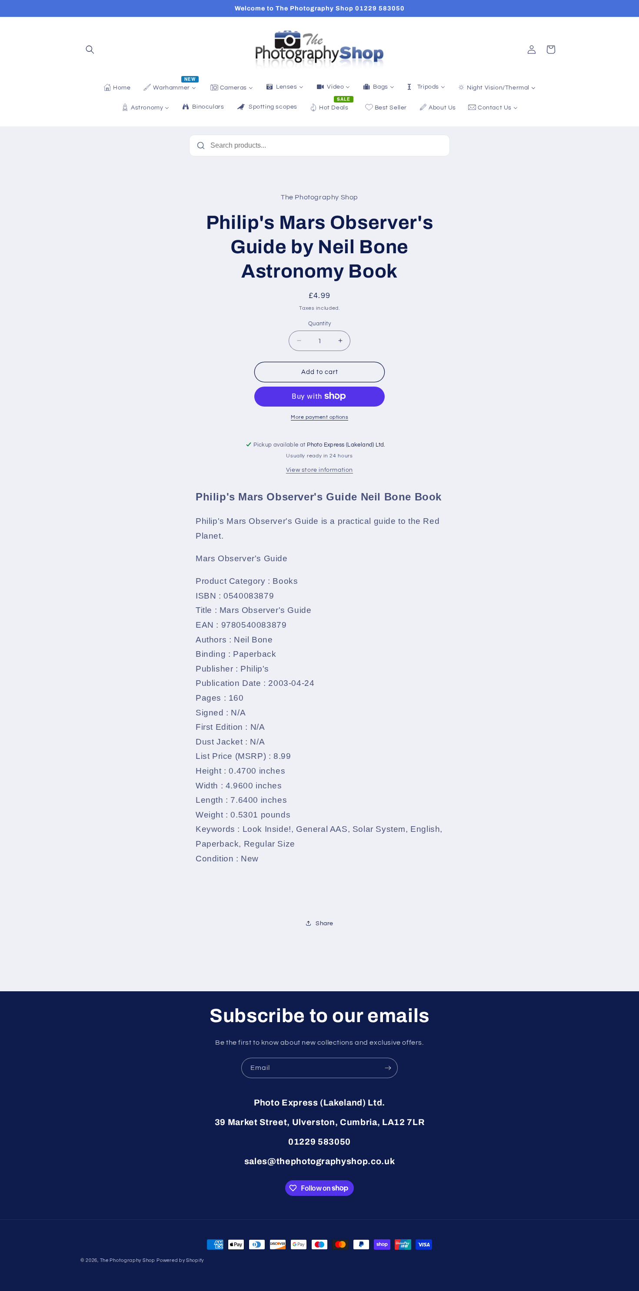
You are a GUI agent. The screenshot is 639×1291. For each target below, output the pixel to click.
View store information (319, 470)
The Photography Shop (127, 1260)
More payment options (319, 417)
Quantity (319, 323)
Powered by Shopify (180, 1260)
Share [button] (324, 923)
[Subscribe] (387, 1068)
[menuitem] (116, 88)
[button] (90, 49)
